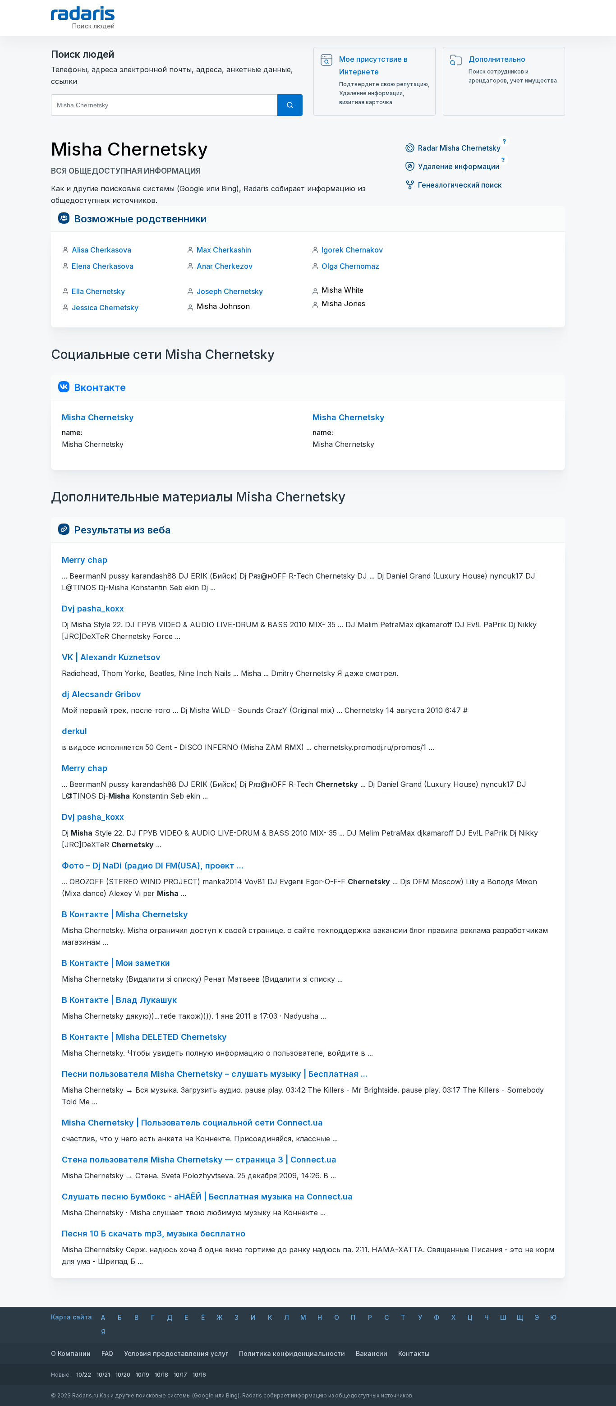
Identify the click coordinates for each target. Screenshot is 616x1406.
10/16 (199, 1374)
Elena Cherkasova (102, 266)
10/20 (122, 1374)
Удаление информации (458, 166)
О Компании (71, 1353)
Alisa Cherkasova (101, 249)
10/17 (180, 1374)
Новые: (61, 1374)
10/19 (142, 1374)
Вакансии (371, 1353)
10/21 (103, 1374)
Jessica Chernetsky (105, 307)
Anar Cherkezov (225, 266)
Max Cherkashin (224, 249)
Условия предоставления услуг (176, 1353)
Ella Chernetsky (98, 291)
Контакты (414, 1353)
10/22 (83, 1374)
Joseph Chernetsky (230, 291)
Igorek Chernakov (352, 249)
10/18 (161, 1374)
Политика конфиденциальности (292, 1353)
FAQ (107, 1353)
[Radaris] (83, 13)
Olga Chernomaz (350, 266)
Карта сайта (71, 1317)
